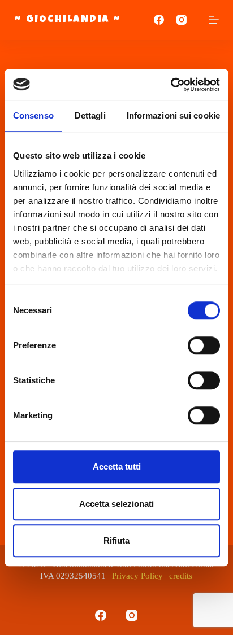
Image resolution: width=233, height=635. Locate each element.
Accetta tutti (117, 466)
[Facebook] (159, 20)
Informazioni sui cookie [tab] (173, 115)
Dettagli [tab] (90, 115)
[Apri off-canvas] (214, 20)
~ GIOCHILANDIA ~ (68, 20)
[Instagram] (181, 20)
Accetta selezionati (116, 504)
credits (180, 575)
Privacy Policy (137, 575)
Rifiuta (116, 540)
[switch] (204, 345)
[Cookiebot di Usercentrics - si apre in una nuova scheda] (170, 84)
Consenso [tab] (33, 115)
